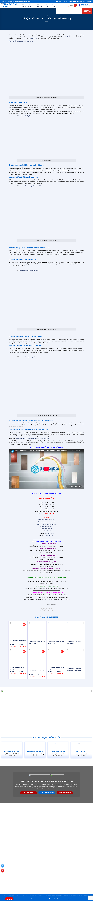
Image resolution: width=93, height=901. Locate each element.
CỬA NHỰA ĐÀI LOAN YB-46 (18, 640)
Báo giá (65, 1)
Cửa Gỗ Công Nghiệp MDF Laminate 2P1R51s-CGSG (74, 669)
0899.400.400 (87, 12)
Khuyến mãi (76, 1)
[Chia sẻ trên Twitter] (44, 609)
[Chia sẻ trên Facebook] (41, 609)
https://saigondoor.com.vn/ (46, 522)
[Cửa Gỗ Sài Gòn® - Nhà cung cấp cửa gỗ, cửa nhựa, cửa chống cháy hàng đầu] (10, 5)
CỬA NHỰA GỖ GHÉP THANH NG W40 (56, 668)
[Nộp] (75, 5)
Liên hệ (82, 1)
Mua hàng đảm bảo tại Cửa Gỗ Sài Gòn (23, 1)
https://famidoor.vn (46, 528)
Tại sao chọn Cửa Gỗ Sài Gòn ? (7, 1)
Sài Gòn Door (48, 531)
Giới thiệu (58, 1)
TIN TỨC (46, 16)
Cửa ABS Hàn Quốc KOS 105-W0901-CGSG (56, 642)
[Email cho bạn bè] (46, 609)
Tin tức (70, 1)
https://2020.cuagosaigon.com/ (46, 524)
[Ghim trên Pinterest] (49, 609)
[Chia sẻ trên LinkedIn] (52, 609)
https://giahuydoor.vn (46, 526)
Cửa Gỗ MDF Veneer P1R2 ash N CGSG (74, 642)
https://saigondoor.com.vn (46, 519)
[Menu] (66, 5)
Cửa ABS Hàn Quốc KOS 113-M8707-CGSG (37, 642)
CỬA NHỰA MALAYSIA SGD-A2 (37, 671)
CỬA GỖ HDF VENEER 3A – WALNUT (17, 668)
